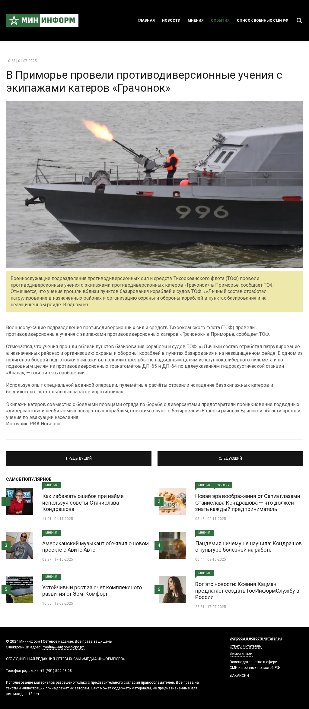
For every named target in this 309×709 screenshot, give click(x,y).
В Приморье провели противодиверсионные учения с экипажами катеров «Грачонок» (144, 81)
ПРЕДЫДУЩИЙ (79, 456)
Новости (171, 20)
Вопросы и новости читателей (256, 638)
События (220, 20)
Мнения (196, 20)
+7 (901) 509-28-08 (56, 671)
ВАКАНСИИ (239, 675)
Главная (146, 20)
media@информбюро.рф (63, 647)
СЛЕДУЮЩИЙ (230, 456)
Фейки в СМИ (241, 654)
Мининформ (42, 20)
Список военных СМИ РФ (262, 20)
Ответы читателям (246, 646)
